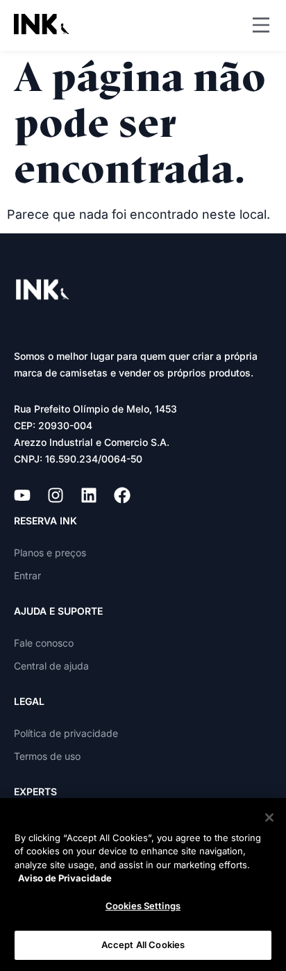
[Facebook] (122, 495)
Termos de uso (47, 756)
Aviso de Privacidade (65, 877)
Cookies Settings (143, 905)
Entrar (27, 575)
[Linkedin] (89, 495)
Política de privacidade (66, 733)
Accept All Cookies (143, 944)
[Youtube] (22, 495)
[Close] (269, 817)
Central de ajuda (51, 666)
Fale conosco (44, 643)
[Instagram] (55, 495)
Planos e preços (50, 552)
